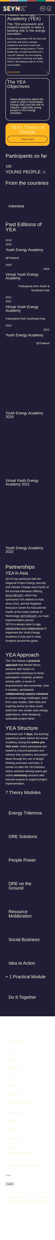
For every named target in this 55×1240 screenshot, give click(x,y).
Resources (12, 1085)
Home (9, 1050)
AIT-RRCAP (28, 616)
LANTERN (12, 1120)
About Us (11, 1059)
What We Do (13, 1068)
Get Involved (13, 1094)
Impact (10, 1076)
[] (43, 8)
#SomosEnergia (15, 1112)
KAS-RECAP (14, 595)
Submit (10, 1184)
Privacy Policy (14, 1138)
